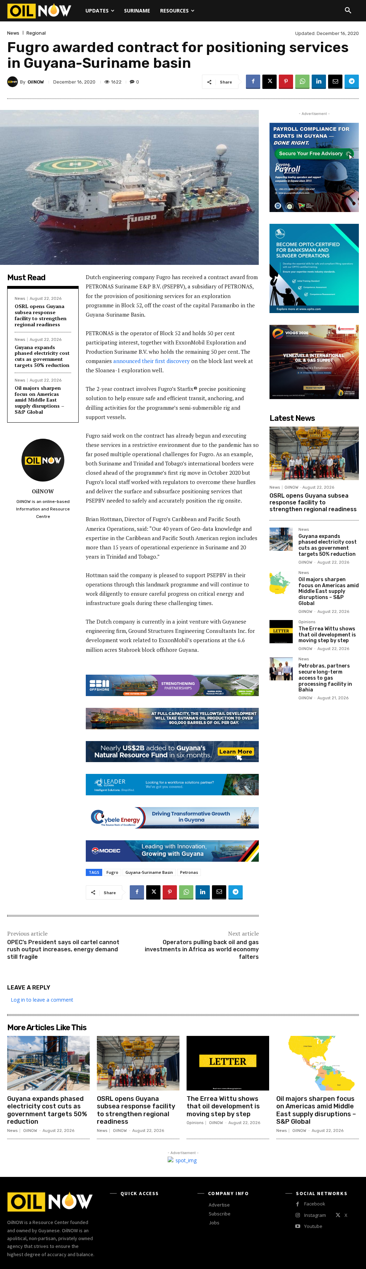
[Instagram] (297, 1215)
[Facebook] (253, 82)
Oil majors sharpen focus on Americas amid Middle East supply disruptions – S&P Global (39, 399)
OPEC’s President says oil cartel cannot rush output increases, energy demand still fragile (63, 950)
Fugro (112, 872)
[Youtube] (297, 1226)
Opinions (306, 622)
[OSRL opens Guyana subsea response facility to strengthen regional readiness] (314, 453)
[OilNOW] (13, 81)
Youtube (313, 1226)
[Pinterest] (286, 82)
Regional (36, 33)
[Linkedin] (319, 82)
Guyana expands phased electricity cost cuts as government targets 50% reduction (42, 356)
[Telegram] (352, 82)
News (13, 33)
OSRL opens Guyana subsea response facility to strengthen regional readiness (40, 315)
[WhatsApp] (302, 82)
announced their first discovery (151, 360)
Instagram (315, 1215)
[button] (348, 10)
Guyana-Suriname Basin (149, 872)
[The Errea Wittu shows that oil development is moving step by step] (281, 631)
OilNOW (36, 82)
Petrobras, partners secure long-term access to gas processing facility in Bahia (325, 678)
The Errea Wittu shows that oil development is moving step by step (327, 635)
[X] (269, 82)
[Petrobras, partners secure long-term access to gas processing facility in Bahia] (281, 668)
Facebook (314, 1203)
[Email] (335, 82)
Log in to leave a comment (42, 999)
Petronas (189, 872)
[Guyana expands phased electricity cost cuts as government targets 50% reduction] (281, 539)
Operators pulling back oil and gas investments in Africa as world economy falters (202, 950)
